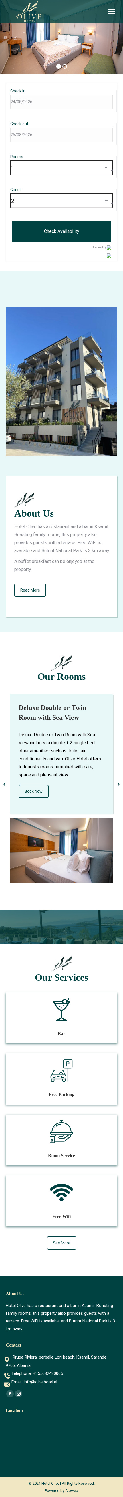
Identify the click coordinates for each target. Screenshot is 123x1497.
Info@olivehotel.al (40, 1382)
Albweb (71, 1490)
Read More (30, 590)
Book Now (39, 789)
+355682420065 (48, 1373)
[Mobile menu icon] (111, 11)
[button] (4, 784)
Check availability (61, 231)
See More (61, 1243)
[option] (66, 781)
